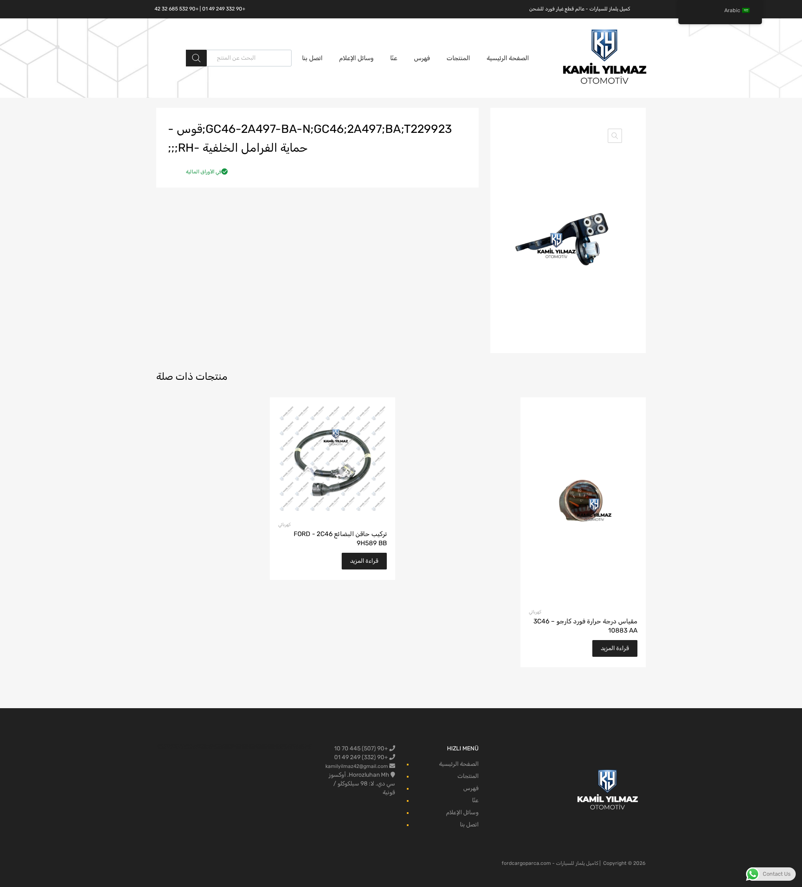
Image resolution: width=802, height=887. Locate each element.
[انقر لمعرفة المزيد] (608, 790)
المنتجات (458, 58)
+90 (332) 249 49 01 (361, 757)
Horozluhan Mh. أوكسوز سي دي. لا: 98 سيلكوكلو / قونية (362, 783)
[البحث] (196, 58)
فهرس (422, 58)
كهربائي (535, 612)
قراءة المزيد (615, 648)
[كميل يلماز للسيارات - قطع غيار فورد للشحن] (605, 83)
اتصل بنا (312, 58)
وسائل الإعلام (356, 58)
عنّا (393, 58)
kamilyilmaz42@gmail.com (356, 766)
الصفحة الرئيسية (508, 58)
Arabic (732, 10)
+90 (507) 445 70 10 (361, 748)
